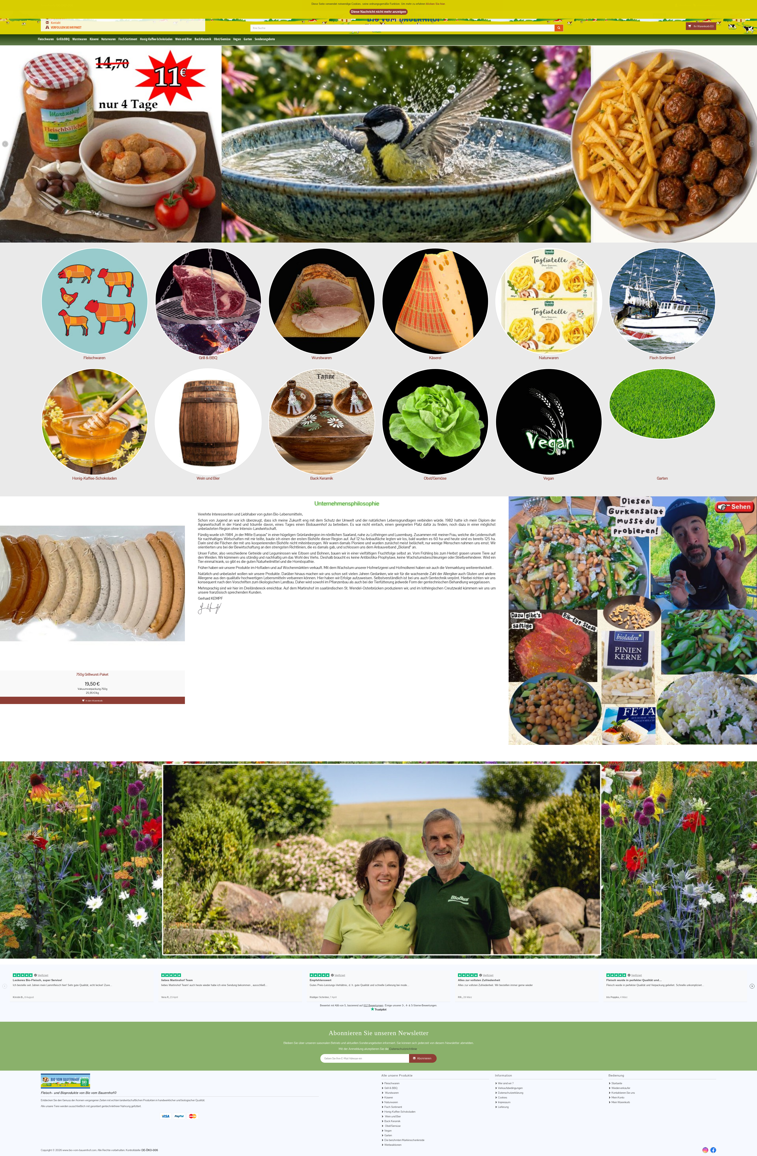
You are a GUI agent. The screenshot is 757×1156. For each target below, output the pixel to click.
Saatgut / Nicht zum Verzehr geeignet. (662, 421)
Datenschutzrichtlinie (403, 1026)
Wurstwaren (79, 39)
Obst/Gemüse (222, 39)
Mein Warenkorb (621, 1079)
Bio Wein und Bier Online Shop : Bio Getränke (208, 421)
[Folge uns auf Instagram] (706, 15)
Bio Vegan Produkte (548, 421)
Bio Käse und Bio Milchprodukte (435, 301)
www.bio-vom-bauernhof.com (79, 1127)
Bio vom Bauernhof (407, 18)
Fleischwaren (46, 39)
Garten (248, 39)
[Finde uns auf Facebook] (713, 1127)
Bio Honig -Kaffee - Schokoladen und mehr (94, 421)
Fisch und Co (662, 301)
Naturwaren (108, 39)
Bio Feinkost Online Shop (549, 301)
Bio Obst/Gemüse (435, 421)
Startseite (617, 1060)
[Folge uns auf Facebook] (713, 15)
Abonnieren (424, 1035)
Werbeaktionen (392, 1121)
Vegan (237, 39)
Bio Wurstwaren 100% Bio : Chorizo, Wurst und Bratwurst (322, 301)
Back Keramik (203, 39)
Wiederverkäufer (621, 1065)
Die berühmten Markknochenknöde (404, 1117)
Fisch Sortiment (127, 39)
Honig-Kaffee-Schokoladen (156, 39)
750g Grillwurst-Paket (92, 674)
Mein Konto (618, 1074)
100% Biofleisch (94, 301)
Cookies (502, 1074)
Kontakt (56, 22)
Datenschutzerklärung (510, 1069)
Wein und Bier (183, 39)
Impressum (504, 1079)
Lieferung (503, 1084)
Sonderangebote (265, 39)
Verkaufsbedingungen (510, 1065)
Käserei (94, 39)
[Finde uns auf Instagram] (705, 1127)
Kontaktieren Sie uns (623, 1069)
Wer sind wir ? (59, 18)
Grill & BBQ (63, 39)
